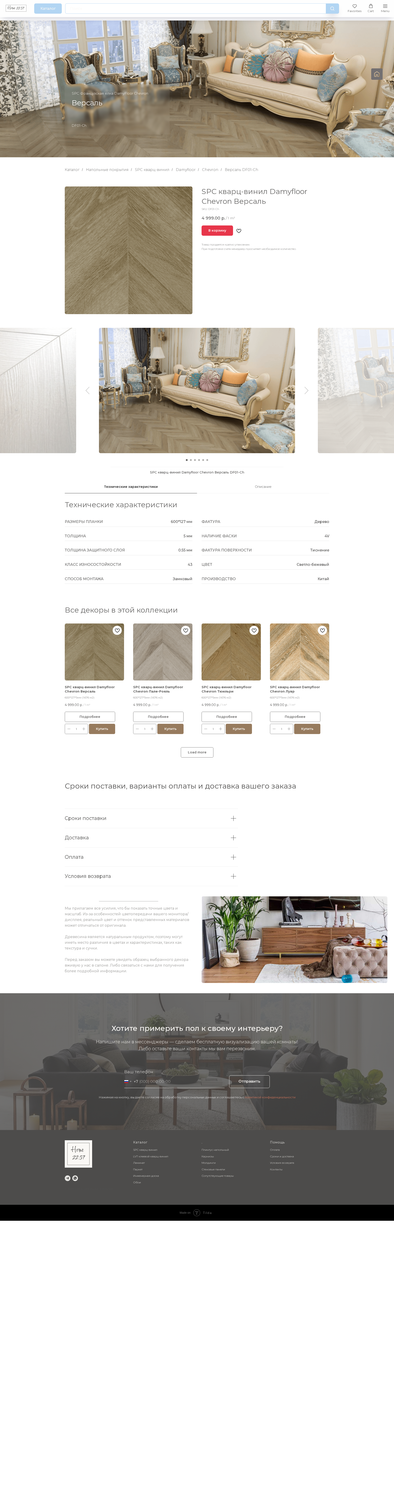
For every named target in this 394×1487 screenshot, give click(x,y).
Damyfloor (186, 170)
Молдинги (209, 1162)
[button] (354, 8)
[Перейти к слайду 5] (203, 460)
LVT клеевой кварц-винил (150, 1156)
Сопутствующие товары (218, 1175)
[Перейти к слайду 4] (199, 460)
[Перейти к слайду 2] (191, 460)
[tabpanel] (197, 545)
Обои (137, 1182)
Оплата (275, 1149)
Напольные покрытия (107, 170)
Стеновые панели (213, 1169)
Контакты (276, 1169)
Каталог (72, 170)
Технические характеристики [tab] (131, 487)
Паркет (138, 1169)
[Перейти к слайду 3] (195, 460)
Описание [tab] (263, 487)
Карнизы (208, 1156)
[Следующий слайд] (306, 390)
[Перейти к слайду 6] (207, 460)
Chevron (210, 170)
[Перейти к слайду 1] (187, 460)
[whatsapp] (75, 1178)
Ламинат (139, 1162)
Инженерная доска (146, 1175)
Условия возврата (282, 1162)
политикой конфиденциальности (270, 1097)
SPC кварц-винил (152, 170)
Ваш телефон (138, 1071)
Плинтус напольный (215, 1149)
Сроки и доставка (282, 1156)
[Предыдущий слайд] (88, 390)
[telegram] (67, 1178)
